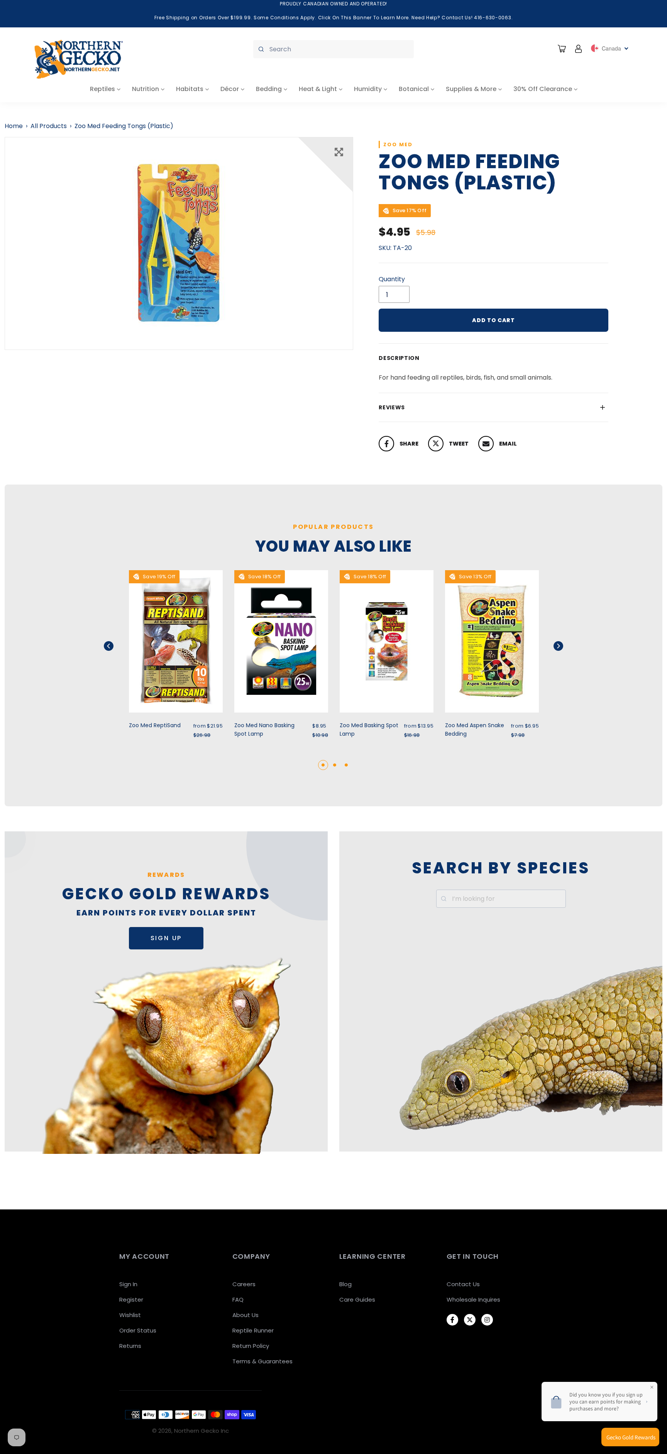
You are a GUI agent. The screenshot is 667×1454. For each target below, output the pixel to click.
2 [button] (335, 765)
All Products (48, 126)
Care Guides (357, 1299)
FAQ (238, 1299)
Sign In (128, 1284)
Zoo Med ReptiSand (155, 725)
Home (14, 126)
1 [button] (323, 765)
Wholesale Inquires (473, 1299)
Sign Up (166, 938)
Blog (345, 1284)
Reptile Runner (253, 1330)
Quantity (392, 279)
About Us (245, 1315)
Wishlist (130, 1315)
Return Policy (250, 1346)
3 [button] (346, 765)
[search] (333, 49)
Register (131, 1299)
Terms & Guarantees (262, 1361)
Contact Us (463, 1284)
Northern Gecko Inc (201, 1431)
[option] (179, 243)
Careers (244, 1284)
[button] (118, 646)
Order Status (137, 1330)
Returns (130, 1346)
